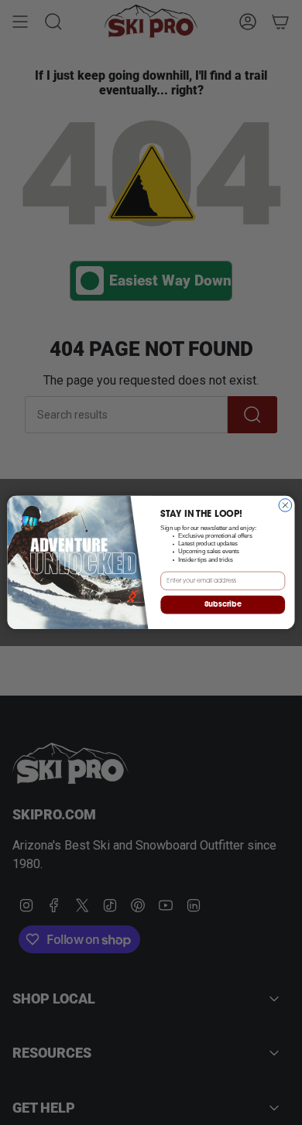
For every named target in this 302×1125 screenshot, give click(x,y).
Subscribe (223, 605)
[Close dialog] (285, 505)
